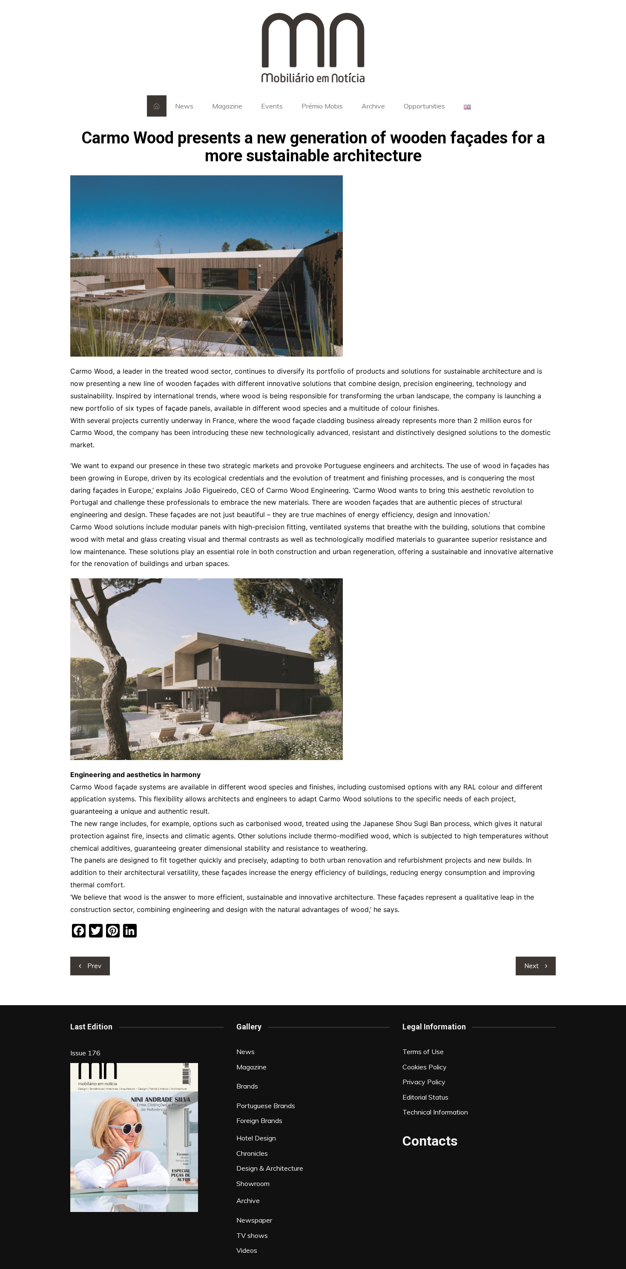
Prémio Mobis (322, 106)
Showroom (253, 1183)
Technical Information (435, 1112)
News (184, 106)
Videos (246, 1250)
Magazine (227, 106)
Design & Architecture (269, 1168)
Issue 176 (85, 1053)
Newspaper (254, 1220)
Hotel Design (256, 1138)
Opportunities (424, 106)
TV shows (252, 1235)
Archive (373, 106)
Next (531, 966)
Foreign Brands (259, 1120)
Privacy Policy (423, 1082)
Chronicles (252, 1153)
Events (272, 106)
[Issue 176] (134, 1137)
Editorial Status (425, 1097)
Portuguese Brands (265, 1105)
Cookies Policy (424, 1067)
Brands (247, 1086)
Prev (94, 966)
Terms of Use (423, 1051)
